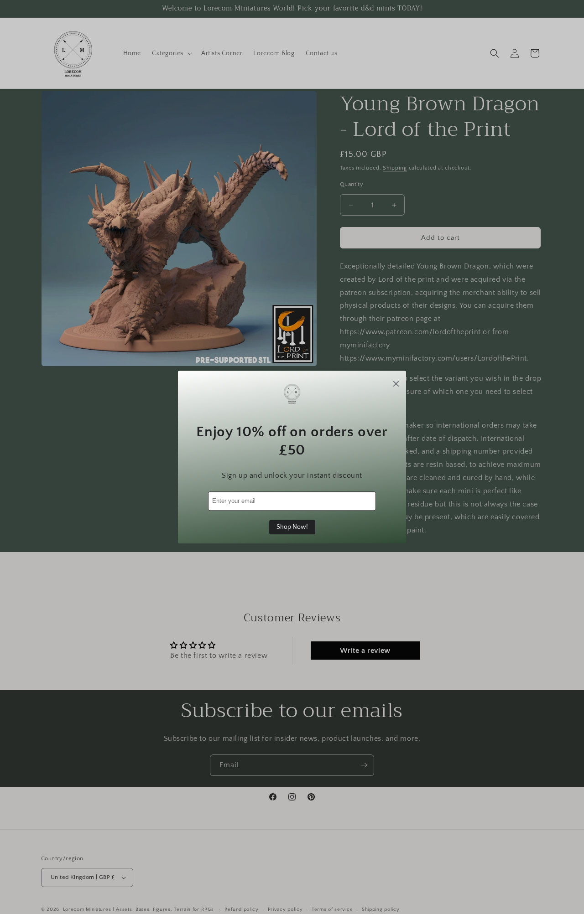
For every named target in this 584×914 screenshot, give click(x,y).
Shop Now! (292, 527)
